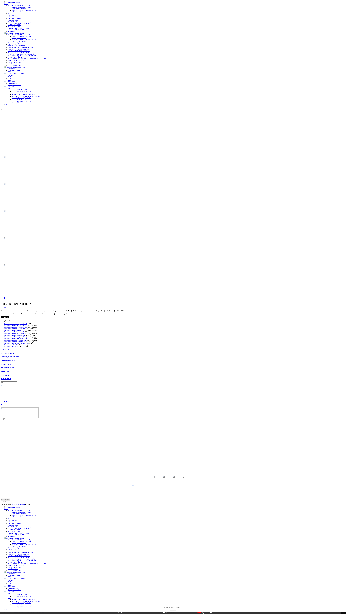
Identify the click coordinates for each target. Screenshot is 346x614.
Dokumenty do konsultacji (19, 12)
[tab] (173, 401)
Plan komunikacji (13, 15)
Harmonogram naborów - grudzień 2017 (16, 327)
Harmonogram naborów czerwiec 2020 (15, 338)
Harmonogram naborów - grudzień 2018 (16, 330)
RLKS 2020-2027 (13, 31)
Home (6, 4)
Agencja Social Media (18, 504)
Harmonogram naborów (15, 18)
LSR (9, 17)
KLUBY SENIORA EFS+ (19, 90)
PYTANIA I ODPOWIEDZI (16, 46)
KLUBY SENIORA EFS (19, 99)
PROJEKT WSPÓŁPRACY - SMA (18, 28)
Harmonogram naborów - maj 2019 (14, 332)
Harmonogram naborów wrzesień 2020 (15, 340)
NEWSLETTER (13, 64)
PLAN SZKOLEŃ (13, 20)
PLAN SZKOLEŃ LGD (15, 57)
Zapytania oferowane (14, 70)
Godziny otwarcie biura (14, 85)
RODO (3, 404)
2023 (9, 80)
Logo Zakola (5, 401)
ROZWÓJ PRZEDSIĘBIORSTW (21, 98)
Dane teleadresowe (13, 83)
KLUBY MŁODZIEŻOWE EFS (21, 101)
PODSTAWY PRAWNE (15, 62)
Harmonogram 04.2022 (11, 345)
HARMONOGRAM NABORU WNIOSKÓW (21, 54)
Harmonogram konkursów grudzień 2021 (16, 343)
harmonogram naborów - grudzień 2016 (15, 324)
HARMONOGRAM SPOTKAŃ (21, 7)
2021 (9, 77)
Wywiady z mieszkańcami (19, 8)
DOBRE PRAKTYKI (14, 65)
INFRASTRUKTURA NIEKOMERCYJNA (25, 94)
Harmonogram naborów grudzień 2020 (15, 341)
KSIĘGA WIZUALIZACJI (16, 60)
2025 (9, 88)
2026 (9, 93)
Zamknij (173, 610)
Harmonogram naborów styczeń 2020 (15, 337)
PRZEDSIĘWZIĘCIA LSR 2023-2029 (19, 49)
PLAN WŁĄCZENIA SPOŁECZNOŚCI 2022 (21, 34)
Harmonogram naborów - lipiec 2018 (15, 328)
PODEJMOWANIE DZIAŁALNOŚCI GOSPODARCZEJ (29, 96)
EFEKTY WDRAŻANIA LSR (17, 30)
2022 (9, 78)
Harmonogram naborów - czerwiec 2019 (16, 333)
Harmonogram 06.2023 (11, 346)
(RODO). (199, 613)
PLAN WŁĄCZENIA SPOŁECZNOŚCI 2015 (21, 5)
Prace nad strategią (13, 13)
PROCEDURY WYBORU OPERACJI (19, 52)
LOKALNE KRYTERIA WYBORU (19, 51)
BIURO (10, 72)
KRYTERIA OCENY (14, 21)
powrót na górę (5, 349)
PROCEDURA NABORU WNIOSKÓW (20, 23)
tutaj (221, 613)
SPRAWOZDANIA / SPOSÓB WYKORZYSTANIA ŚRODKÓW (27, 59)
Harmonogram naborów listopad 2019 (15, 335)
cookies (160, 613)
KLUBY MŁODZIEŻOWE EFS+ (21, 91)
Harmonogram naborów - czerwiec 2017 (16, 325)
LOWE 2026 (15, 102)
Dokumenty (11, 68)
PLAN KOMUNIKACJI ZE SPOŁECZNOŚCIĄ (22, 55)
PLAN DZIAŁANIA (14, 26)
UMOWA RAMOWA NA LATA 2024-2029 (20, 47)
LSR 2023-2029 (12, 44)
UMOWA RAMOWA (14, 25)
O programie (11, 75)
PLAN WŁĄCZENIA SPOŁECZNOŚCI (24, 10)
